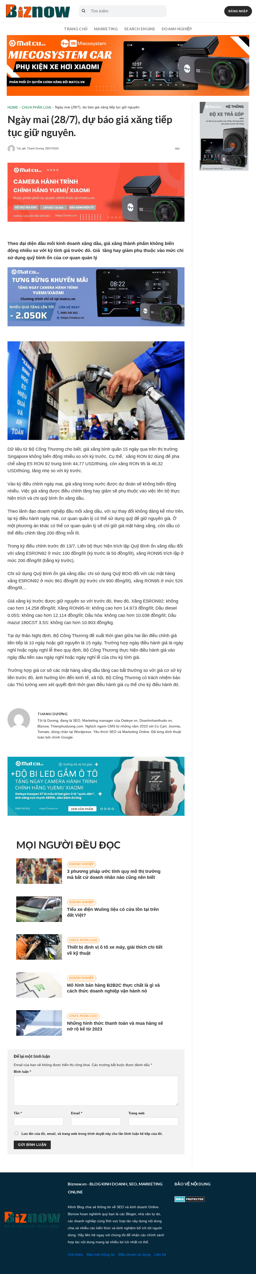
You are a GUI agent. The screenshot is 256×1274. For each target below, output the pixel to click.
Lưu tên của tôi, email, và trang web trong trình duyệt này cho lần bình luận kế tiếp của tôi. (92, 1134)
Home (13, 107)
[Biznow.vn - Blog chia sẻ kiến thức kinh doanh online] (37, 11)
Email (76, 1113)
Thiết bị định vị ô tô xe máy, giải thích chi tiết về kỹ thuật (114, 950)
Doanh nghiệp (177, 29)
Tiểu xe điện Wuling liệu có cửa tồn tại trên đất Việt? (113, 912)
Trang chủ (76, 29)
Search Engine (139, 29)
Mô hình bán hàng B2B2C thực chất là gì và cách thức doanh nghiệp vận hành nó (113, 988)
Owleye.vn (129, 720)
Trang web (136, 1113)
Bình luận (22, 1072)
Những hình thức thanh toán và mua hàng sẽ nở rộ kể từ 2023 (115, 1026)
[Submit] (84, 11)
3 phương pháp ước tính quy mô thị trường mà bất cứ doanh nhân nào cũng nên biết (113, 874)
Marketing (106, 29)
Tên (18, 1113)
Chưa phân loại (36, 107)
